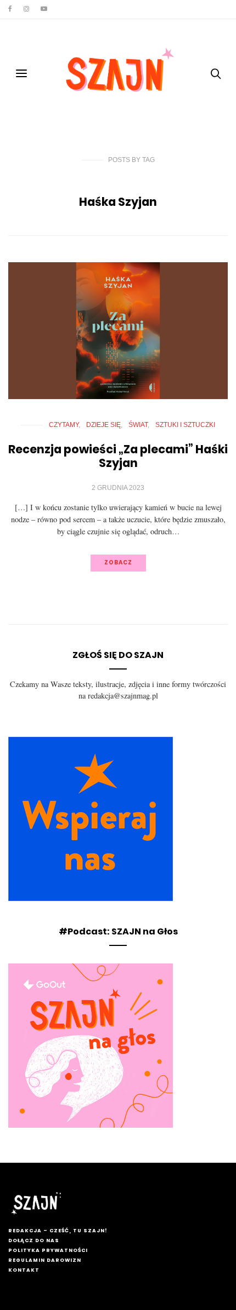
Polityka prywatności (48, 1250)
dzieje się (103, 425)
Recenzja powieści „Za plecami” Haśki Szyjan (118, 456)
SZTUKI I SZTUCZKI (185, 425)
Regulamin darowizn (44, 1260)
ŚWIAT (138, 425)
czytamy (63, 425)
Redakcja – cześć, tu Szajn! (57, 1230)
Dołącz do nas (33, 1240)
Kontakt (24, 1270)
